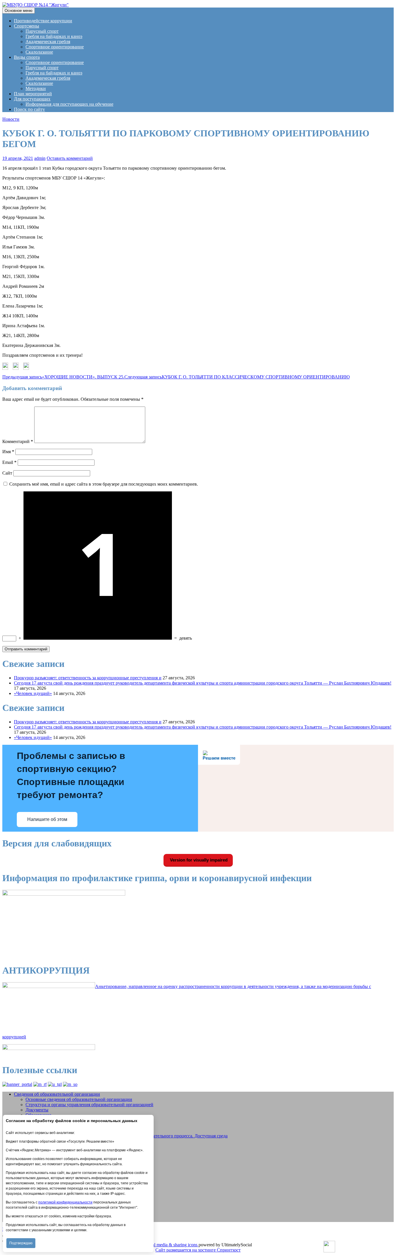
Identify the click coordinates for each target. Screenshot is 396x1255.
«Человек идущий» (33, 693)
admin (40, 158)
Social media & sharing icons (171, 1244)
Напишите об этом (47, 819)
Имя (8, 451)
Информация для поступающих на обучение (69, 104)
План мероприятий (33, 93)
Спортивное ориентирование (55, 46)
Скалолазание (39, 52)
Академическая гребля (48, 41)
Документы (37, 1109)
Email (9, 462)
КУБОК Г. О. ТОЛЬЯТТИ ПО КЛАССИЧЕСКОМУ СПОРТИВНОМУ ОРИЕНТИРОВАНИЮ (237, 376)
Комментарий (17, 441)
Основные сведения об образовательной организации (79, 1099)
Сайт (7, 473)
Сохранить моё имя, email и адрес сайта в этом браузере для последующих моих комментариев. (103, 484)
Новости (10, 119)
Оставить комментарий (70, 158)
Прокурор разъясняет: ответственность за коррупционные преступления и (87, 677)
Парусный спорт (42, 31)
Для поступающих (32, 98)
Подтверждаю (20, 1243)
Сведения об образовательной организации (57, 1094)
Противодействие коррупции (43, 20)
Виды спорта (27, 57)
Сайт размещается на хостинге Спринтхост (198, 1249)
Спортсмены (26, 25)
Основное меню (18, 10)
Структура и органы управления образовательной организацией (89, 1104)
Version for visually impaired (198, 859)
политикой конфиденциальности (65, 1202)
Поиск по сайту (29, 109)
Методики (36, 88)
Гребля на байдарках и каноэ (54, 36)
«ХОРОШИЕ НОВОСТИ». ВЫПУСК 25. (63, 376)
